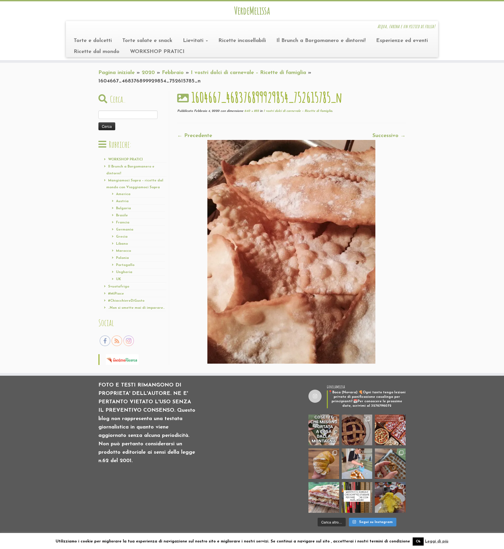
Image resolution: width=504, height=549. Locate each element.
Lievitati (194, 40)
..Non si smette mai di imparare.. (136, 308)
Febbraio (173, 72)
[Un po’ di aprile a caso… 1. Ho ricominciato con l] (323, 497)
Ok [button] (418, 541)
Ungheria (124, 272)
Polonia (122, 258)
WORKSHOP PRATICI (157, 51)
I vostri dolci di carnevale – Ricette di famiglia (248, 72)
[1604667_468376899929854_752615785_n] (291, 251)
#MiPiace (116, 293)
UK (118, 279)
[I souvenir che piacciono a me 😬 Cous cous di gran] (323, 430)
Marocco (123, 251)
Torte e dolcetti (93, 40)
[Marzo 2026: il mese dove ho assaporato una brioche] (390, 497)
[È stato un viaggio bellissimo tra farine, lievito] (390, 430)
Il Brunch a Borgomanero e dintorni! (321, 40)
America (123, 194)
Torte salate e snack (147, 40)
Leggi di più (436, 541)
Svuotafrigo (118, 286)
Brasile (122, 215)
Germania (124, 229)
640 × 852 (251, 111)
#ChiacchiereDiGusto (126, 300)
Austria (122, 201)
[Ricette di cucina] (122, 359)
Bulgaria (123, 208)
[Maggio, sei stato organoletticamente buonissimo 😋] (323, 463)
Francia (122, 222)
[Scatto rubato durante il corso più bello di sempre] (357, 463)
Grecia (122, 236)
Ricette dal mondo (96, 51)
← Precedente (194, 135)
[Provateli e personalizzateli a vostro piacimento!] (390, 463)
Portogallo (125, 265)
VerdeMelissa (252, 10)
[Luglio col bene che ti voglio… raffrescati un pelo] (357, 430)
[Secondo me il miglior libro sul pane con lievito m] (357, 497)
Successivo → (389, 135)
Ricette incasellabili (242, 40)
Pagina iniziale (116, 72)
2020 (148, 72)
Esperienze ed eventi (402, 40)
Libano (122, 243)
